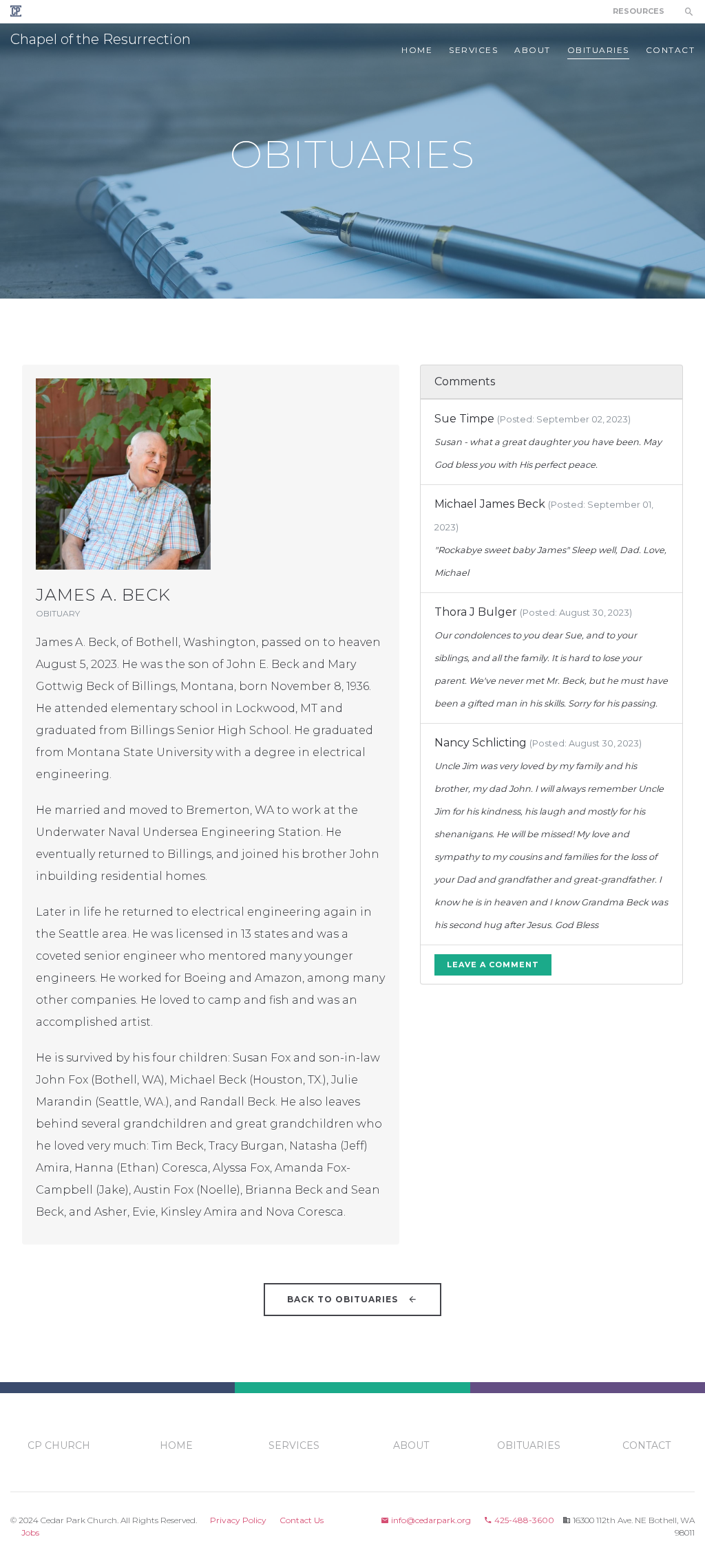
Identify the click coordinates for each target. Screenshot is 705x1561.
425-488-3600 (523, 1520)
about (532, 50)
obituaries (598, 50)
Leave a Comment (493, 964)
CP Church (59, 1445)
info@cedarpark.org (430, 1520)
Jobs (30, 1532)
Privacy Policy (238, 1520)
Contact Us (302, 1520)
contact (670, 50)
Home (416, 50)
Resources (638, 11)
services (473, 50)
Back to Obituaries (344, 1299)
